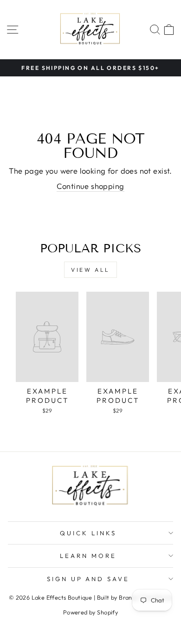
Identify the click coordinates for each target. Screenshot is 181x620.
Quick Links (88, 533)
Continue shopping (90, 186)
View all (90, 269)
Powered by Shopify (90, 612)
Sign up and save (88, 578)
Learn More (88, 555)
